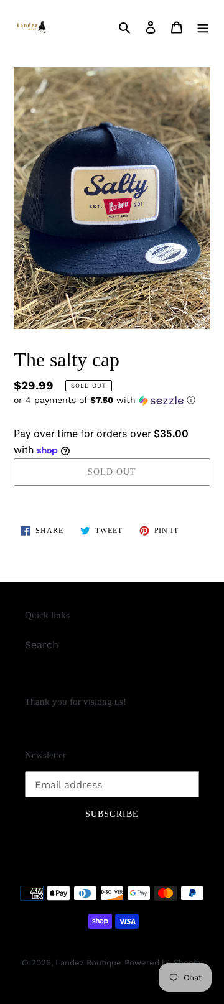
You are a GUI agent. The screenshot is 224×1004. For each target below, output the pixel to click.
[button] (104, 400)
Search (41, 645)
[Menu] (203, 26)
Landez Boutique (88, 962)
